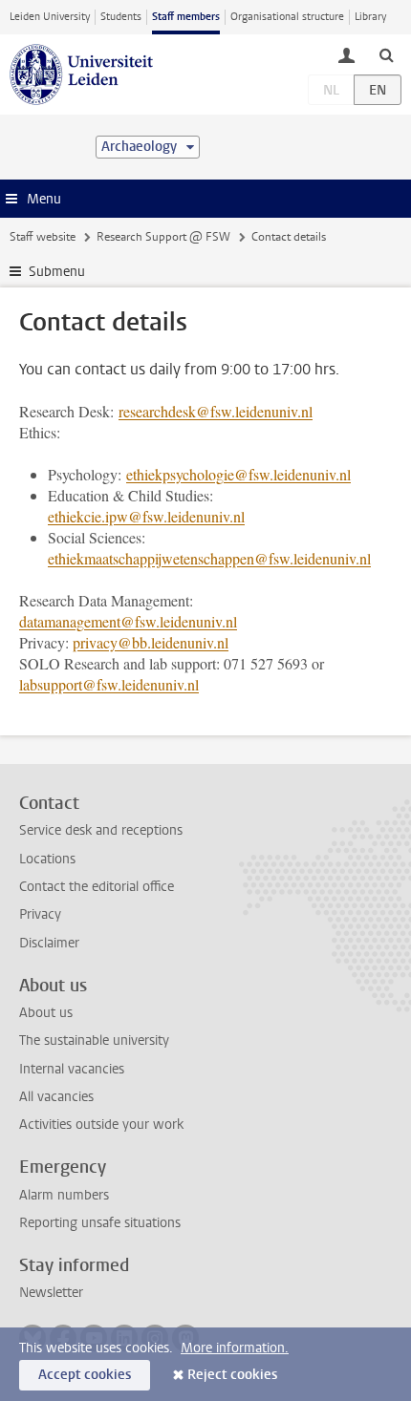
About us (46, 1013)
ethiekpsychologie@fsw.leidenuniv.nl (238, 474)
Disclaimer (49, 943)
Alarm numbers (64, 1195)
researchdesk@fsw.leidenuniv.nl (216, 411)
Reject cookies (232, 1375)
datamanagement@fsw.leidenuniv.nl (128, 621)
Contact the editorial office (96, 887)
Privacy (40, 914)
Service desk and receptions (101, 830)
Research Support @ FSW (163, 236)
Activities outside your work (101, 1124)
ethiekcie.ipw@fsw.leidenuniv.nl (146, 516)
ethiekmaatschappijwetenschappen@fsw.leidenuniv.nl (209, 558)
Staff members (186, 17)
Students (120, 17)
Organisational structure (287, 17)
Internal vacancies (71, 1069)
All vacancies (56, 1097)
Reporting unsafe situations (100, 1223)
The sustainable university (94, 1040)
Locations (47, 859)
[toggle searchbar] (386, 54)
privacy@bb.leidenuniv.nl (150, 642)
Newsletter (51, 1293)
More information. (235, 1348)
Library (370, 17)
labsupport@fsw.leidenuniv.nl (109, 684)
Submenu (57, 272)
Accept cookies (84, 1375)
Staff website (43, 236)
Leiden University (50, 17)
